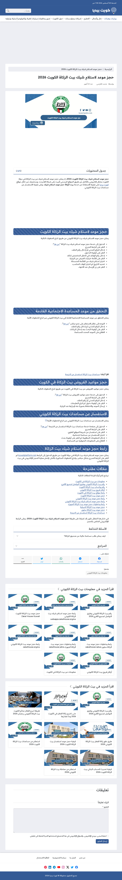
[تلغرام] (54, 867)
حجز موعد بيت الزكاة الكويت (93, 495)
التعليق (106, 807)
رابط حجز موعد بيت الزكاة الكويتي (90, 498)
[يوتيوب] (59, 867)
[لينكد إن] (50, 867)
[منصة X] (68, 867)
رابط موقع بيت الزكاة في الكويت (91, 493)
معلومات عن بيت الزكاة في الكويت (90, 481)
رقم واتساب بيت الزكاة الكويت (92, 487)
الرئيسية (108, 69)
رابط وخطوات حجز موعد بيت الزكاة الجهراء (86, 504)
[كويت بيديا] (104, 10)
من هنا (57, 244)
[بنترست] (45, 867)
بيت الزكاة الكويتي (84, 686)
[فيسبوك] (77, 867)
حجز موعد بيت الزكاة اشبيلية (92, 507)
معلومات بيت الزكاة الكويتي (97, 573)
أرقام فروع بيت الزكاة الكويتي (92, 490)
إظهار (19, 171)
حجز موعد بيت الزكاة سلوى (93, 510)
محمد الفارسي (102, 84)
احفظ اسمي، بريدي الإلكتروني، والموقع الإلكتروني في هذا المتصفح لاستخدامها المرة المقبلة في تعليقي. (68, 836)
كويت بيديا (104, 184)
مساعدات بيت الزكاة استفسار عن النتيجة (82, 374)
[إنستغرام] (63, 867)
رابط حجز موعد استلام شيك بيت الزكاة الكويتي (85, 501)
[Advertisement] (61, 41)
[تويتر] (72, 867)
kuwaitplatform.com (27, 455)
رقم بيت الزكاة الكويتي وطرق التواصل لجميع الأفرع (83, 484)
